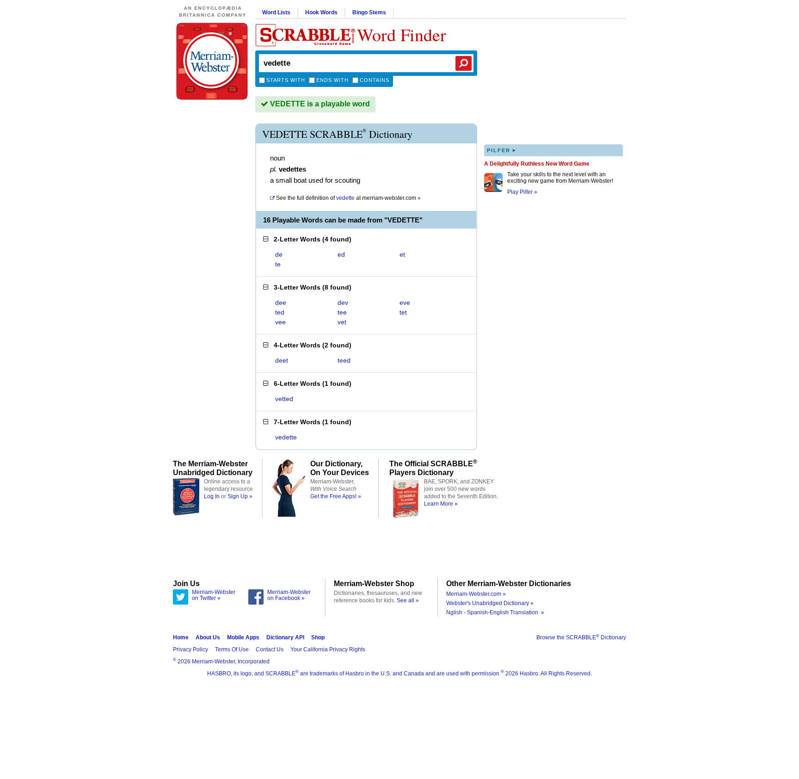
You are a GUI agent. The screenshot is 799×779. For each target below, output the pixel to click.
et (402, 254)
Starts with (285, 80)
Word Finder (401, 34)
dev (343, 302)
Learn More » (441, 504)
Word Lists (276, 12)
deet (281, 360)
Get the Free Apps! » (335, 496)
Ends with (332, 80)
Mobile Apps (243, 637)
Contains (374, 80)
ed (341, 254)
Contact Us (269, 649)
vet (342, 322)
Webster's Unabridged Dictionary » (490, 603)
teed (344, 360)
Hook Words (321, 12)
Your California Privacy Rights (327, 649)
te (278, 264)
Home (181, 637)
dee (280, 302)
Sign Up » (239, 496)
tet (403, 312)
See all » (408, 600)
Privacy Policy (190, 649)
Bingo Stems (369, 12)
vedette (286, 437)
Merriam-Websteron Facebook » (289, 595)
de (279, 254)
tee (342, 312)
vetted (284, 398)
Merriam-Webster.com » (476, 594)
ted (279, 312)
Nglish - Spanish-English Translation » (495, 612)
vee (280, 322)
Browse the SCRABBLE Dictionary (581, 637)
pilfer (501, 150)
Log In (212, 496)
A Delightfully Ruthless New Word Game (537, 164)
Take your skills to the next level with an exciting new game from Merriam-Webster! (560, 177)
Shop (318, 637)
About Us (208, 637)
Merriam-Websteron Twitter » (213, 595)
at (348, 198)
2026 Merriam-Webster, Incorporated (221, 661)
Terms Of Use (232, 649)
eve (405, 302)
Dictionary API (285, 637)
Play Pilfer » (522, 192)
